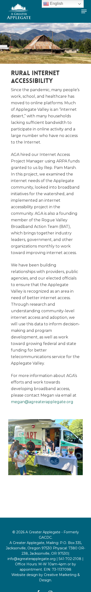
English (56, 3)
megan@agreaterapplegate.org (42, 402)
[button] (84, 11)
